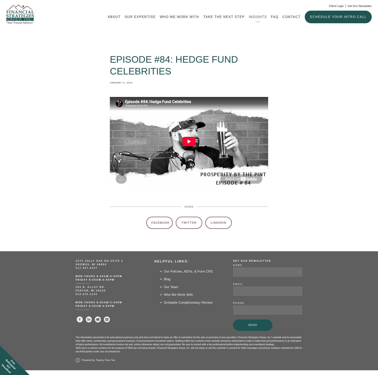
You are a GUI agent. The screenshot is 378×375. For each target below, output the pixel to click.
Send (252, 325)
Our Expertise (140, 17)
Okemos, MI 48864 (91, 264)
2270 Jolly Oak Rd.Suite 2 (99, 261)
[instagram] (107, 319)
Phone (239, 303)
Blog (167, 279)
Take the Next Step (224, 17)
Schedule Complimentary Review (188, 302)
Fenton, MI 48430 (91, 290)
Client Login (336, 6)
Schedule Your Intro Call (338, 17)
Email (238, 284)
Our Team (171, 287)
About (114, 17)
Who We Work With (179, 17)
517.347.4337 (87, 268)
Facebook (160, 222)
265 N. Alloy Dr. (91, 287)
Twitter (189, 222)
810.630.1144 (86, 294)
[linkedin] (89, 319)
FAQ (274, 17)
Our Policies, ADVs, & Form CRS (188, 271)
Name (237, 265)
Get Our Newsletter (360, 6)
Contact (292, 17)
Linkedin (218, 222)
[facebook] (80, 319)
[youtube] (98, 319)
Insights (258, 17)
